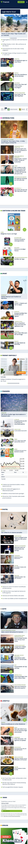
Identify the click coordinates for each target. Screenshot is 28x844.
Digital (5, 509)
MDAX (3, 477)
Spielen (5, 825)
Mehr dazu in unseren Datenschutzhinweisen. (12, 816)
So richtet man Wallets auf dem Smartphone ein (14, 598)
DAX (2, 474)
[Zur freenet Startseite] (5, 1)
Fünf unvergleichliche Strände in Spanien (12, 787)
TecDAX (3, 479)
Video (5, 797)
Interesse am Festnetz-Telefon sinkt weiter (13, 595)
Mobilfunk (21, 2)
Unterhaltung (8, 118)
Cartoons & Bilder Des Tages (13, 211)
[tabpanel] (14, 25)
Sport (4, 273)
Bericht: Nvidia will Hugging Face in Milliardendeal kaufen (11, 489)
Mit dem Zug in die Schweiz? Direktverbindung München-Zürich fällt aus (14, 783)
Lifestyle (5, 701)
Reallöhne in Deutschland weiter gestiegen (13, 493)
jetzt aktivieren (6, 811)
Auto (4, 609)
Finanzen (6, 391)
